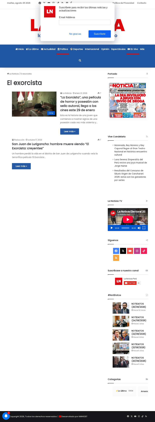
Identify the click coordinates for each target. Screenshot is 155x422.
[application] (128, 219)
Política (64, 49)
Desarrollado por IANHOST (74, 416)
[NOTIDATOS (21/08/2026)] (121, 348)
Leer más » (69, 131)
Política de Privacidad (123, 3)
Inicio (21, 49)
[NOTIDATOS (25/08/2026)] (121, 308)
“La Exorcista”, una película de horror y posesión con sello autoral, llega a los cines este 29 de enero (80, 103)
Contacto (141, 3)
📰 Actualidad (48, 49)
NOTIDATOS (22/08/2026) (139, 332)
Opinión (105, 49)
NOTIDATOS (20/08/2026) (139, 359)
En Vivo (134, 49)
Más (142, 49)
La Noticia (14, 73)
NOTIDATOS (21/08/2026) (138, 346)
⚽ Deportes (76, 49)
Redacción (19, 140)
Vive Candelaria (116, 136)
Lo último (33, 49)
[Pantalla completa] (143, 227)
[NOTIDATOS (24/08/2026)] (121, 321)
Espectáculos (118, 49)
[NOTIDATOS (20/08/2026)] (121, 362)
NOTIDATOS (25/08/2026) (139, 305)
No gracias (75, 34)
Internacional (92, 49)
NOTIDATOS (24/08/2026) (139, 319)
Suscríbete (100, 34)
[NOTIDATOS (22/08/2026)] (121, 335)
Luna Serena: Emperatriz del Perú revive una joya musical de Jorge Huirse (130, 162)
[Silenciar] (139, 227)
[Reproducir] (111, 227)
